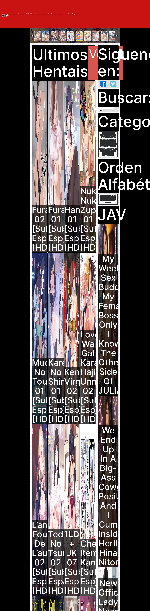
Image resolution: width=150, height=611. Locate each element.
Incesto (111, 144)
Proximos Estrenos (40, 14)
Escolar (113, 139)
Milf (115, 144)
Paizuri (114, 148)
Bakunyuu (102, 135)
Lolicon (102, 146)
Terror (103, 153)
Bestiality (114, 135)
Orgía (110, 148)
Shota (107, 150)
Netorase (102, 148)
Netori (106, 148)
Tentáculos (112, 150)
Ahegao (104, 133)
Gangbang (113, 141)
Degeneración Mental (106, 139)
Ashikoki (112, 133)
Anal (108, 133)
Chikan (108, 137)
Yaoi (112, 155)
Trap (107, 153)
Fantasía (103, 141)
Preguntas (75, 14)
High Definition (29, 14)
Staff (15, 14)
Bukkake (108, 135)
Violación (105, 155)
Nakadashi (107, 146)
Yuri (109, 155)
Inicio (11, 14)
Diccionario (60, 14)
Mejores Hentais (51, 14)
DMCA (69, 14)
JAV (65, 14)
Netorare (113, 146)
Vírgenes (112, 153)
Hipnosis (106, 144)
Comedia (113, 137)
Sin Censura (21, 14)
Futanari (108, 141)
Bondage (103, 137)
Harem (101, 144)
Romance (103, 150)
